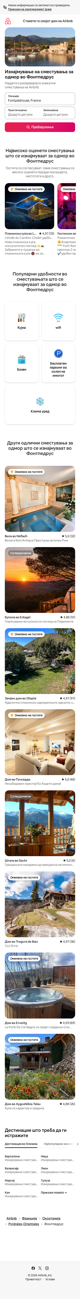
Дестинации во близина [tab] (21, 1144)
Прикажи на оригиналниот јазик (30, 9)
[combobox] (40, 100)
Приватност (33, 1279)
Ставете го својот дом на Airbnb (48, 21)
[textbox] (22, 114)
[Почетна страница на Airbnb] (8, 21)
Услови (50, 1279)
